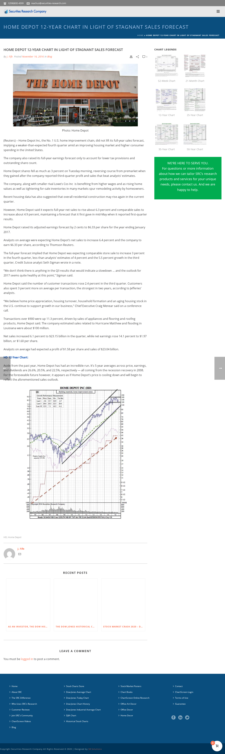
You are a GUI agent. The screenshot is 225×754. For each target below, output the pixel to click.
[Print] (131, 56)
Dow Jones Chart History (78, 703)
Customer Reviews (21, 709)
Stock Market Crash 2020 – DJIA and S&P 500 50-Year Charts (124, 626)
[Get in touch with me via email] (19, 554)
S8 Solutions (95, 749)
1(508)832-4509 (16, 3)
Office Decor (127, 709)
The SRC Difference (21, 697)
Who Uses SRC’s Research (24, 703)
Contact (179, 686)
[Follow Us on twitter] (187, 717)
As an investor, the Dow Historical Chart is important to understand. (29, 626)
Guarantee (180, 703)
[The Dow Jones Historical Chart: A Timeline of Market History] (76, 600)
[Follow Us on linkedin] (180, 717)
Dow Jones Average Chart (78, 692)
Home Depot (14, 537)
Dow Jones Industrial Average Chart (83, 709)
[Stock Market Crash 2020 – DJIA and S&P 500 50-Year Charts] (123, 600)
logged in (27, 659)
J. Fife (10, 56)
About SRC (17, 692)
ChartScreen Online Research (135, 697)
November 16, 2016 (33, 56)
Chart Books (127, 692)
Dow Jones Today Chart (77, 697)
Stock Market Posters (131, 686)
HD (5, 537)
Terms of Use (181, 697)
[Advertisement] (187, 239)
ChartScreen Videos (21, 721)
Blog (49, 56)
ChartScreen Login (184, 692)
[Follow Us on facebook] (173, 717)
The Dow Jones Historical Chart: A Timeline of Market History (77, 626)
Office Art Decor (128, 703)
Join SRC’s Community (22, 715)
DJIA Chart (71, 715)
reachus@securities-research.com (48, 3)
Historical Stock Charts (77, 721)
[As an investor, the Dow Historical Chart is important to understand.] (28, 600)
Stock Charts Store (75, 686)
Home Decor (127, 715)
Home (140, 35)
